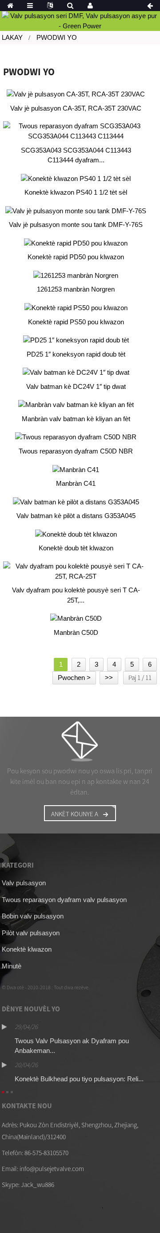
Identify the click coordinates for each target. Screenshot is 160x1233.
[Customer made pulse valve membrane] (76, 405)
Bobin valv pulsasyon (33, 916)
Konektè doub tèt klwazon (76, 548)
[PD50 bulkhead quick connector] (76, 243)
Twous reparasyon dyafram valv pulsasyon (64, 899)
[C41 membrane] (76, 470)
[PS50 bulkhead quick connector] (76, 308)
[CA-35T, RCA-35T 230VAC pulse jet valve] (76, 94)
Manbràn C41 (76, 483)
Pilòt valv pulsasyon (31, 933)
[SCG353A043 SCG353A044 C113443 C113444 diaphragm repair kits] (76, 131)
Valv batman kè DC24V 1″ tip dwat (76, 386)
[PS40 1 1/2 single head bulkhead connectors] (76, 178)
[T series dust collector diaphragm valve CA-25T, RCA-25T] (76, 571)
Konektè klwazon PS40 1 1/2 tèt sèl (75, 192)
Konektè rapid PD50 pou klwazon (76, 257)
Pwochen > (74, 677)
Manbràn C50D (76, 632)
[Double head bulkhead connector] (76, 534)
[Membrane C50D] (76, 618)
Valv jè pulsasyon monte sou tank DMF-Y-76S (76, 224)
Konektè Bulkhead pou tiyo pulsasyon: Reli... (79, 1079)
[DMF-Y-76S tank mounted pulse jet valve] (76, 211)
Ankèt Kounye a (74, 814)
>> (109, 677)
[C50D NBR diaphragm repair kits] (76, 437)
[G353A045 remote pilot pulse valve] (76, 502)
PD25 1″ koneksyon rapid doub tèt (76, 354)
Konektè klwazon (27, 949)
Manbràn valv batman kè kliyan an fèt (76, 419)
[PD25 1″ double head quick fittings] (76, 340)
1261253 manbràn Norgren (76, 289)
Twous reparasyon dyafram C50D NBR (76, 451)
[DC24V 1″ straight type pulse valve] (76, 372)
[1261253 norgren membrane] (76, 275)
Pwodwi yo (56, 37)
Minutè (11, 966)
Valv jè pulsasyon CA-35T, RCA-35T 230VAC (75, 108)
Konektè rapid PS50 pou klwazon (76, 322)
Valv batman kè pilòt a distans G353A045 (76, 515)
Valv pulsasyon (24, 883)
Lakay (12, 37)
